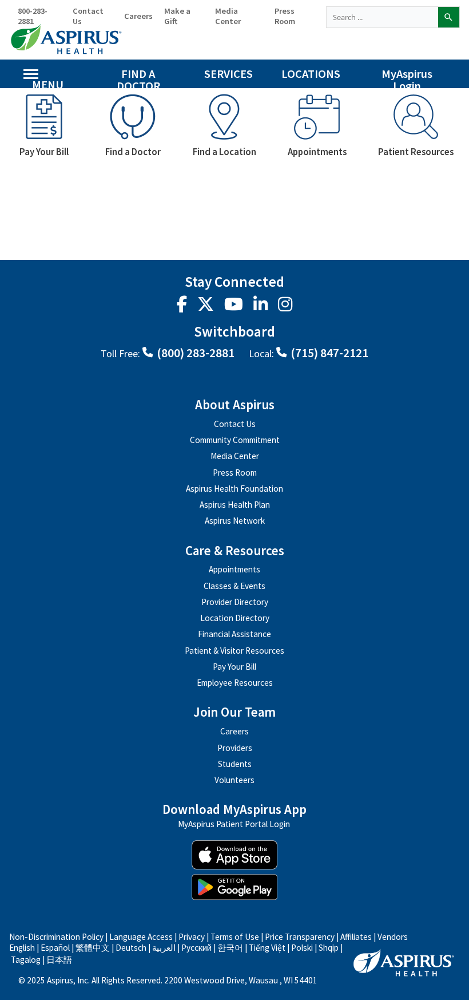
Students (235, 763)
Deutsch (131, 947)
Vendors (392, 936)
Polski (302, 947)
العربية (164, 947)
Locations (310, 73)
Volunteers (234, 779)
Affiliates (356, 936)
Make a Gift (177, 16)
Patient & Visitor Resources (234, 650)
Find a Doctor (138, 77)
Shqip (329, 947)
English (22, 947)
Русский (196, 947)
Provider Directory (234, 601)
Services (228, 73)
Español (55, 947)
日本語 (59, 959)
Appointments (234, 569)
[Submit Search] (448, 17)
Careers (138, 16)
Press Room (285, 16)
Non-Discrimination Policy (56, 936)
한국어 (230, 947)
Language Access (141, 936)
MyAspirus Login (406, 77)
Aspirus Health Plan (235, 504)
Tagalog (26, 959)
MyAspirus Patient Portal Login (234, 824)
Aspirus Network (235, 520)
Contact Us (88, 16)
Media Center (228, 16)
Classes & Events (234, 585)
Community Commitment (235, 439)
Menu (47, 82)
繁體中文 (93, 947)
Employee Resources (235, 682)
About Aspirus (235, 405)
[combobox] (382, 17)
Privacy (191, 936)
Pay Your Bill (234, 666)
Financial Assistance (234, 634)
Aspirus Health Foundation (234, 488)
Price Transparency (300, 936)
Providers (234, 747)
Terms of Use (234, 936)
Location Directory (234, 617)
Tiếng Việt (267, 947)
